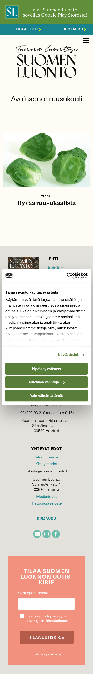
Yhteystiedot (46, 463)
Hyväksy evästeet (46, 369)
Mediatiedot (46, 496)
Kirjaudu (46, 518)
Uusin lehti (55, 267)
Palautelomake (46, 456)
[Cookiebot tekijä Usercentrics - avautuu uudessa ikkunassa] (67, 275)
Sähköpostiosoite (33, 593)
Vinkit (46, 195)
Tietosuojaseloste (46, 503)
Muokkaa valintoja (44, 382)
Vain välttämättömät (46, 396)
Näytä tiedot (68, 354)
